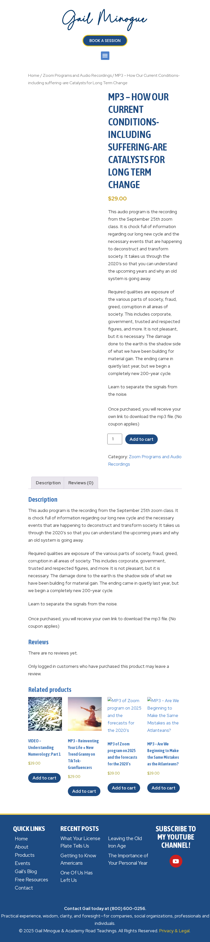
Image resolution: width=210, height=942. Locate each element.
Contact (24, 888)
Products (25, 855)
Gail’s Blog (26, 871)
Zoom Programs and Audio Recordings (77, 75)
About (21, 847)
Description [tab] (48, 483)
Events (22, 863)
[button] (105, 55)
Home (33, 75)
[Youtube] (176, 861)
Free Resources (31, 879)
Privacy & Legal (174, 931)
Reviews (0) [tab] (80, 483)
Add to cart (141, 439)
